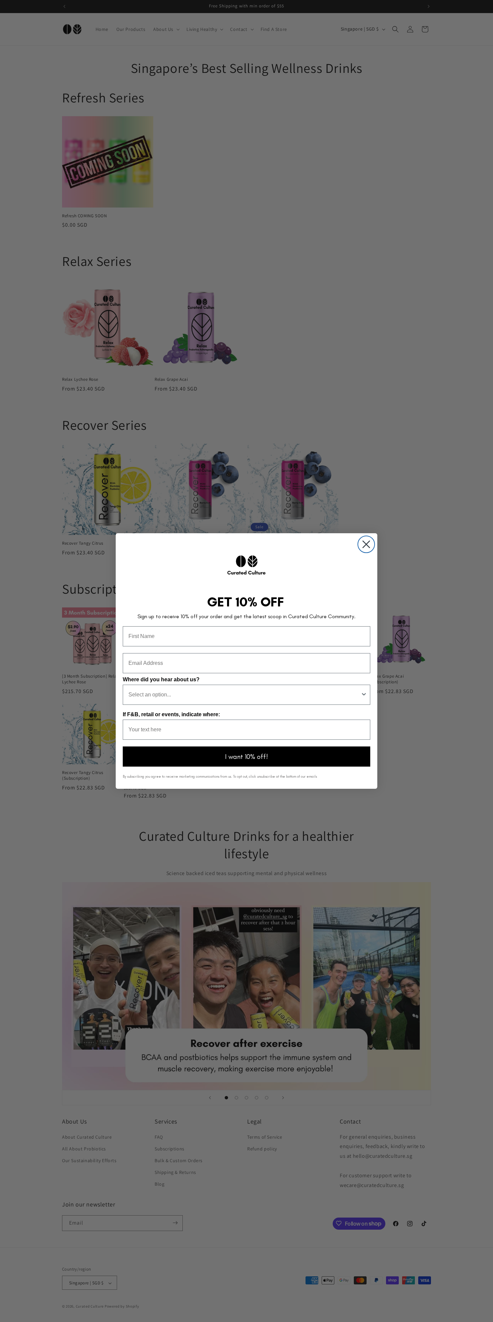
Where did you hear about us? (161, 679)
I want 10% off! (246, 757)
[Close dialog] (366, 544)
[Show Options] (364, 694)
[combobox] (244, 694)
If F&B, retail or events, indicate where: (171, 714)
